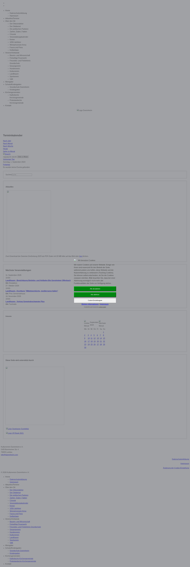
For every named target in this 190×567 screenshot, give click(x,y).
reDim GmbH (102, 307)
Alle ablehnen (95, 294)
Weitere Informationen (90, 304)
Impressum (104, 304)
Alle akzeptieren (95, 289)
